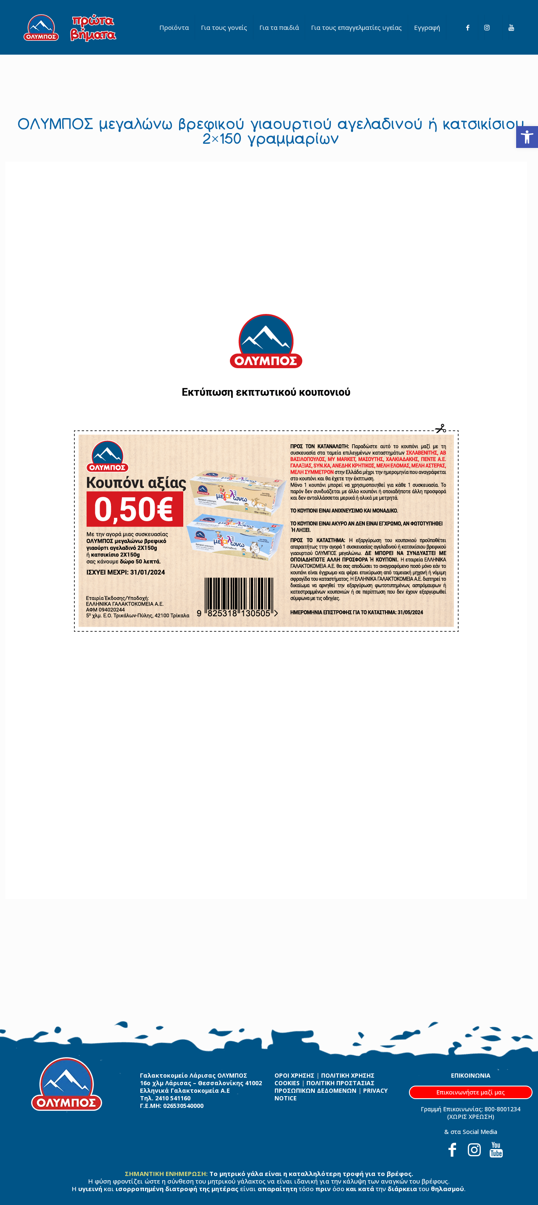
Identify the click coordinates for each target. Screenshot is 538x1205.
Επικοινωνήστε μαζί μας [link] (470, 1092)
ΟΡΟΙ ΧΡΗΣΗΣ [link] (294, 1075)
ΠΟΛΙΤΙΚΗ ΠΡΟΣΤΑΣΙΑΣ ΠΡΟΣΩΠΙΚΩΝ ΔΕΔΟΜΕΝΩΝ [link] (324, 1086)
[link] (527, 137)
